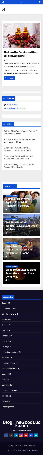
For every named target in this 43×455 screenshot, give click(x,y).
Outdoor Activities (9, 390)
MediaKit (35, 450)
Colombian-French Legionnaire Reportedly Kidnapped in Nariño (19, 249)
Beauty (4, 303)
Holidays (5, 347)
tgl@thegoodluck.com (16, 108)
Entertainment (8, 314)
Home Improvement (10, 352)
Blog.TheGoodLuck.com (21, 424)
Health (4, 341)
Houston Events (8, 363)
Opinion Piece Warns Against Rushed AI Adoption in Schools (18, 202)
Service (5, 396)
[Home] (3, 2)
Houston (5, 357)
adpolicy (14, 450)
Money (4, 374)
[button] (40, 2)
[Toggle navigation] (22, 2)
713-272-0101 (12, 105)
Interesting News (11, 195)
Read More (9, 78)
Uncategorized (8, 407)
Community (6, 308)
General (5, 336)
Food (4, 330)
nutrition (5, 385)
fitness (4, 325)
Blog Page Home (24, 450)
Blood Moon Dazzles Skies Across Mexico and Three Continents (21, 273)
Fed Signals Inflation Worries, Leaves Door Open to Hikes (21, 226)
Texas (4, 401)
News (4, 379)
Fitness (5, 319)
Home (7, 450)
